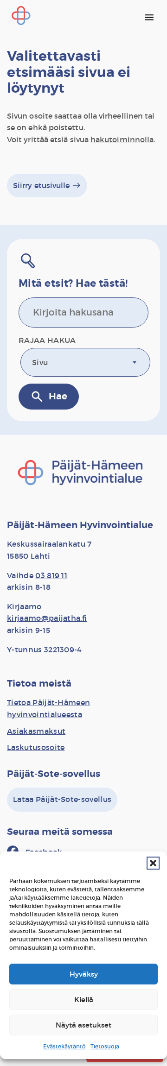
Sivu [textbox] (40, 362)
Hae (48, 396)
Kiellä (83, 999)
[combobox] (85, 362)
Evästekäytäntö (64, 1046)
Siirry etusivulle (47, 185)
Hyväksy (84, 974)
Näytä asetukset (83, 1025)
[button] (153, 863)
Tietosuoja (104, 1046)
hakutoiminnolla (122, 139)
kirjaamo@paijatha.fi (47, 618)
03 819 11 (51, 575)
